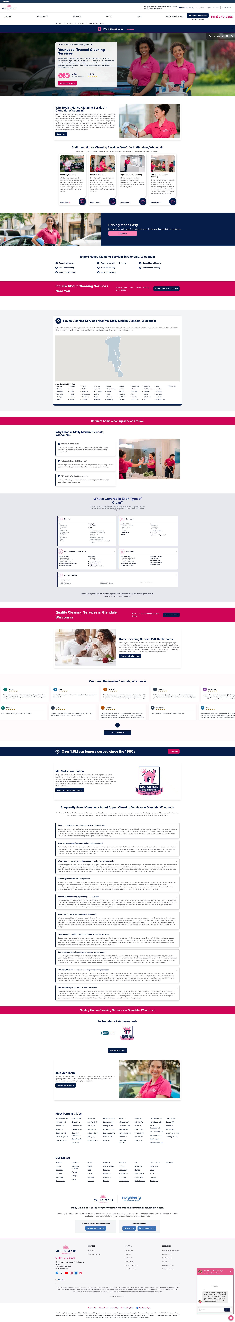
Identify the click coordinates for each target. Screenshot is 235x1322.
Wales (157, 386)
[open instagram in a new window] (223, 37)
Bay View (59, 386)
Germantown (85, 397)
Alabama (59, 1162)
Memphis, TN (107, 1137)
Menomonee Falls (111, 389)
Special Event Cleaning (152, 263)
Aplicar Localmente (213, 7)
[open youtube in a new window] (218, 37)
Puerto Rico (139, 1177)
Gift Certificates (226, 7)
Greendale (97, 386)
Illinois (90, 1162)
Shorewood (147, 386)
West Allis (158, 397)
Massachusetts (108, 1166)
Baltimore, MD (61, 1133)
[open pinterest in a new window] (232, 37)
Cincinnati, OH (77, 1126)
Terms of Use (92, 1308)
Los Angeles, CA (109, 1133)
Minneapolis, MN (124, 1126)
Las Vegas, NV (108, 1122)
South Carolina (140, 1181)
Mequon (109, 391)
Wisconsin (81, 23)
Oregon (137, 1170)
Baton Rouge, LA (62, 1137)
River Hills (134, 397)
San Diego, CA (155, 1139)
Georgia (74, 1176)
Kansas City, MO (109, 1118)
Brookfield (60, 391)
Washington (154, 1181)
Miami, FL (122, 1118)
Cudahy (72, 391)
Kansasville (97, 399)
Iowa (89, 1170)
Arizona (59, 1166)
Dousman (72, 397)
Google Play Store (147, 1228)
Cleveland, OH (77, 1129)
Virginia (153, 1177)
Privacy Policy (103, 1308)
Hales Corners (98, 391)
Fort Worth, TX (93, 1122)
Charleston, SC (61, 1140)
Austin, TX (59, 1129)
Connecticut (60, 1181)
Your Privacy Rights (145, 1308)
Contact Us (128, 1258)
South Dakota (155, 1162)
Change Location (187, 7)
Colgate (72, 389)
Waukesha (159, 391)
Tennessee (154, 1166)
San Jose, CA (170, 1118)
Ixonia (95, 397)
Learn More (61, 134)
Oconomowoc (135, 386)
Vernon (146, 399)
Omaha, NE (138, 1118)
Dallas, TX (75, 1143)
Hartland (96, 394)
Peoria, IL (138, 1126)
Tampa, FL (169, 1126)
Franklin (84, 389)
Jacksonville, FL (93, 1140)
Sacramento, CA (156, 1118)
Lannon (109, 386)
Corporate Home (168, 1265)
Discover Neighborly (96, 1228)
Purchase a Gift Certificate (130, 656)
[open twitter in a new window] (214, 37)
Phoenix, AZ (139, 1129)
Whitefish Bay (172, 386)
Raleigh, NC (139, 1140)
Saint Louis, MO (155, 1122)
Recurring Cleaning (67, 175)
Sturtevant (146, 391)
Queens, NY (139, 1137)
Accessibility (114, 1308)
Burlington (60, 397)
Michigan (106, 1170)
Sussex (146, 394)
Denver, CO (91, 1118)
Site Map (165, 1261)
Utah (152, 1173)
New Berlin (122, 391)
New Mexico (123, 1173)
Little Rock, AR (108, 1129)
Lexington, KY (108, 1126)
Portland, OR (139, 1133)
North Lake (122, 394)
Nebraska (122, 1162)
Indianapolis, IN (93, 1133)
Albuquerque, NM (62, 1118)
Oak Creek (122, 399)
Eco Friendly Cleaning (151, 268)
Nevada (121, 1166)
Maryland (106, 1162)
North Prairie (122, 397)
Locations (70, 23)
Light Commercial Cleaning (131, 175)
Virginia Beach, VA (172, 1133)
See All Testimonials (117, 733)
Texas (152, 1170)
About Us (109, 16)
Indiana (90, 1166)
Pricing (139, 16)
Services (91, 1246)
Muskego (121, 386)
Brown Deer (60, 394)
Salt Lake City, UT (156, 1131)
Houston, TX (92, 1129)
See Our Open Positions (65, 1085)
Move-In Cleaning (108, 268)
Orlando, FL (139, 1122)
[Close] (232, 29)
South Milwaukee (148, 389)
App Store (130, 1228)
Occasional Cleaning (67, 272)
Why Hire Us (77, 16)
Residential (8, 16)
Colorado (59, 1177)
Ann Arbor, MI (61, 1122)
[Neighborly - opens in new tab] (63, 1279)
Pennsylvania (139, 1173)
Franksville (85, 391)
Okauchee (134, 389)
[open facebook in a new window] (210, 37)
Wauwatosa (159, 394)
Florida (74, 1172)
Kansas (90, 1173)
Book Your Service (171, 615)
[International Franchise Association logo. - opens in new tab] (58, 1280)
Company (128, 1246)
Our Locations (167, 1258)
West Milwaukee (160, 399)
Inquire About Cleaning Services (166, 289)
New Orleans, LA (125, 1133)
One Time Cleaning (97, 175)
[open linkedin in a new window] (227, 37)
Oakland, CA (123, 1137)
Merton (108, 394)
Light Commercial (42, 16)
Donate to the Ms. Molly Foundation (69, 790)
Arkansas (59, 1170)
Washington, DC (171, 1137)
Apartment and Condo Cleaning (113, 263)
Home (60, 23)
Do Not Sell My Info (127, 1308)
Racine (133, 394)
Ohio (136, 1162)
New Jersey (123, 1170)
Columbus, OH (77, 1139)
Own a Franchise (130, 1269)
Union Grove (147, 397)
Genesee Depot (86, 394)
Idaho (74, 1179)
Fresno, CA (91, 1126)
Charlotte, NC (76, 1118)
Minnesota (106, 1173)
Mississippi (107, 1177)
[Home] (56, 23)
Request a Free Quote (199, 15)
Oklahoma (138, 1166)
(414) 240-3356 (222, 16)
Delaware (75, 1162)
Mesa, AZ (106, 1140)
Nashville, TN (123, 1129)
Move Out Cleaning (108, 272)
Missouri (106, 1181)
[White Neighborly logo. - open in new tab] (6, 1)
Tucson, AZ (170, 1129)
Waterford (158, 389)
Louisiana (91, 1181)
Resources (166, 1246)
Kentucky (91, 1177)
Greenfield (97, 389)
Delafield (72, 394)
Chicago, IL (76, 1122)
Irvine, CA (91, 1137)
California (59, 1173)
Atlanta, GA (60, 1126)
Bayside (59, 389)
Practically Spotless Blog (174, 16)
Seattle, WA (170, 1122)
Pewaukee (134, 391)
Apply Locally (200, 7)
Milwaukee (109, 397)
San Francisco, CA (156, 1143)
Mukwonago (110, 399)
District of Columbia (75, 1167)
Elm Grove (72, 399)
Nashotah (121, 389)
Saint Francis (135, 399)
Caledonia (72, 386)
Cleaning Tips (167, 1254)
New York (122, 1177)
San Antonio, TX (155, 1135)
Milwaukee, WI (124, 1122)
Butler (58, 399)
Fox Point (84, 386)
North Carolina (124, 1181)
